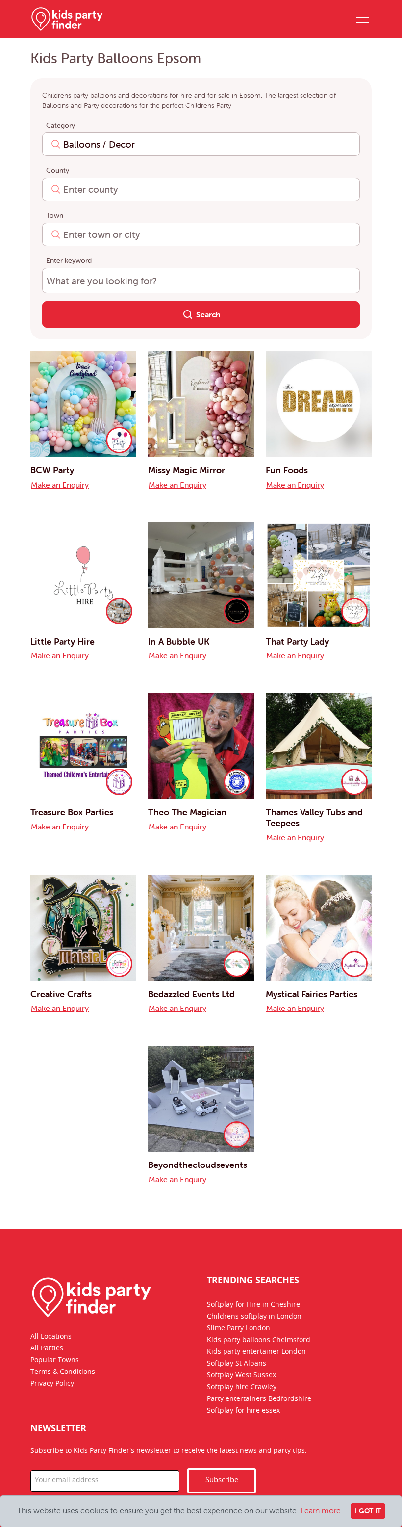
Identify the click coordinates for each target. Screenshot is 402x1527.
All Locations (51, 1336)
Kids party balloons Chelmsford (258, 1340)
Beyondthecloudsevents (197, 1164)
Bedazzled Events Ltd (191, 994)
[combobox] (201, 144)
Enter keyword (69, 260)
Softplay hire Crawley (241, 1387)
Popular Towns (54, 1360)
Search (207, 314)
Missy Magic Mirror (186, 470)
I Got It (368, 1510)
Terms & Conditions (62, 1372)
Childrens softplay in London (254, 1316)
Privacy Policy (52, 1383)
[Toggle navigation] (362, 19)
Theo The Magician (187, 812)
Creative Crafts (61, 994)
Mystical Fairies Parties (311, 994)
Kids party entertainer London (256, 1351)
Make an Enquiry (60, 485)
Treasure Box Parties (71, 812)
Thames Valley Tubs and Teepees (314, 817)
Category (60, 125)
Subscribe (221, 1480)
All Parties (46, 1348)
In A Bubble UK (178, 641)
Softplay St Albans (236, 1363)
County (57, 170)
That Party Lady (297, 641)
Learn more (321, 1510)
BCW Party (52, 470)
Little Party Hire (62, 641)
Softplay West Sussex (241, 1375)
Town (54, 215)
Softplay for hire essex (243, 1410)
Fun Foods (287, 470)
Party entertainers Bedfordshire (259, 1399)
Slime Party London (238, 1328)
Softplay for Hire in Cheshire (253, 1304)
